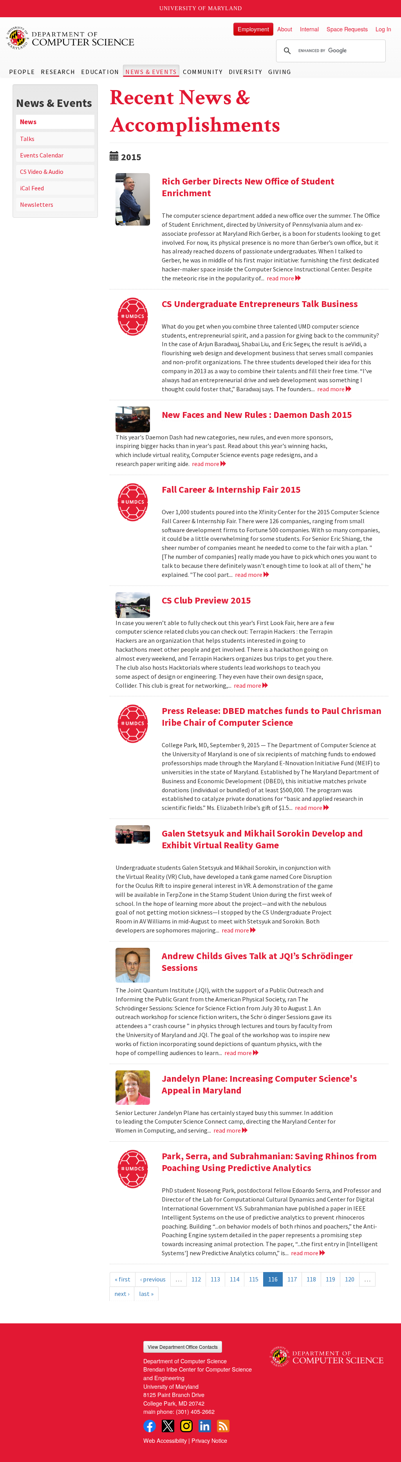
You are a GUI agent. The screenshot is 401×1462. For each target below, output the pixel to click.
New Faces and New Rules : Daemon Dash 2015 (257, 414)
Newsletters (36, 204)
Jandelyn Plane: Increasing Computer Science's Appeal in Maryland (259, 1084)
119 (330, 1279)
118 (311, 1279)
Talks (27, 139)
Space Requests (347, 29)
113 (215, 1279)
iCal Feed (32, 188)
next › (121, 1294)
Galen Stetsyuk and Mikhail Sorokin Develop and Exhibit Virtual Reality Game (262, 839)
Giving (279, 72)
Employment (253, 29)
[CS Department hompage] (326, 1354)
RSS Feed (223, 1426)
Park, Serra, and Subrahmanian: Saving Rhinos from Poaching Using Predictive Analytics (269, 1162)
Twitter (168, 1426)
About (284, 29)
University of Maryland (200, 8)
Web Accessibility (165, 1440)
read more (281, 278)
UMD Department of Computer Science (70, 38)
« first (122, 1279)
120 (349, 1279)
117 (292, 1279)
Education (100, 72)
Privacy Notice (209, 1440)
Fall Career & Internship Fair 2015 (231, 489)
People (22, 72)
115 (253, 1279)
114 (234, 1279)
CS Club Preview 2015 (206, 600)
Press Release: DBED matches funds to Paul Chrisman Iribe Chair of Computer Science (271, 716)
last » (146, 1294)
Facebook (149, 1426)
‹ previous (153, 1279)
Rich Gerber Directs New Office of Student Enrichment (248, 187)
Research (58, 72)
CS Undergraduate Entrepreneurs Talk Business (260, 304)
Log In (383, 29)
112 (196, 1279)
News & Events (151, 72)
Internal (309, 29)
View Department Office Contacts (183, 1346)
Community (202, 72)
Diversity (245, 72)
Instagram (186, 1426)
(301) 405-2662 (195, 1411)
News (28, 121)
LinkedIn (205, 1426)
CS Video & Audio (41, 171)
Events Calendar (41, 155)
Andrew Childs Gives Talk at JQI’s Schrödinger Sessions (257, 962)
